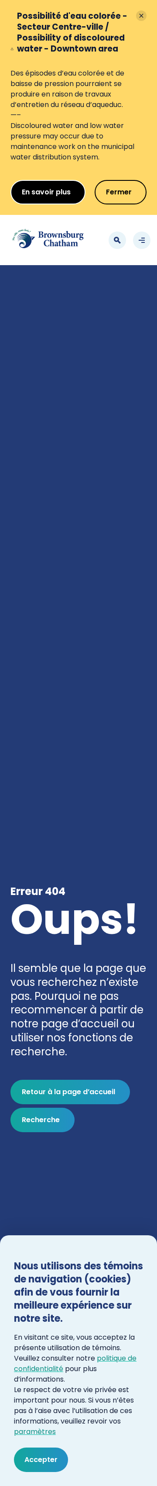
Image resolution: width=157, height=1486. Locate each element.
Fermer (119, 192)
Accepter (41, 1460)
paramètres (35, 1432)
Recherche (41, 1120)
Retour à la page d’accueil (68, 1092)
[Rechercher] (117, 240)
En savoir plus (46, 192)
